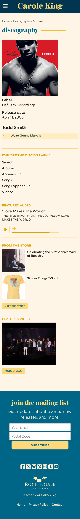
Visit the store (15, 306)
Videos (7, 192)
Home (6, 21)
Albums (38, 21)
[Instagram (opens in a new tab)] (45, 467)
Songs (7, 180)
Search (7, 162)
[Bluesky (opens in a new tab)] (34, 467)
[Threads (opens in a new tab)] (28, 467)
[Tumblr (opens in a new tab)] (50, 467)
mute (14, 228)
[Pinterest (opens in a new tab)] (39, 467)
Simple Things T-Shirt (42, 278)
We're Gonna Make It (26, 135)
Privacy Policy (38, 504)
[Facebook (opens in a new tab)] (22, 467)
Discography (21, 21)
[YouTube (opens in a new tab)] (56, 467)
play (5, 229)
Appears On (12, 174)
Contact (57, 504)
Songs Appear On (16, 186)
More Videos (13, 371)
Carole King (40, 6)
